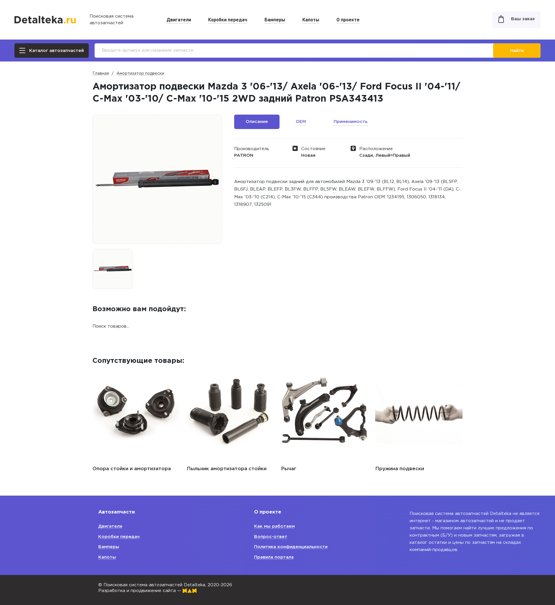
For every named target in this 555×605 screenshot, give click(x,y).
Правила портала (274, 557)
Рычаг (288, 469)
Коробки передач (227, 19)
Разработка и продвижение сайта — (140, 591)
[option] (112, 269)
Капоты (310, 19)
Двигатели (178, 19)
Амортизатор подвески (140, 73)
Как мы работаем (274, 526)
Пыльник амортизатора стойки (227, 469)
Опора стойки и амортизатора (131, 469)
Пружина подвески (399, 469)
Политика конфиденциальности (291, 547)
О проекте (348, 19)
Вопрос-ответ (270, 537)
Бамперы (274, 19)
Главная (100, 73)
